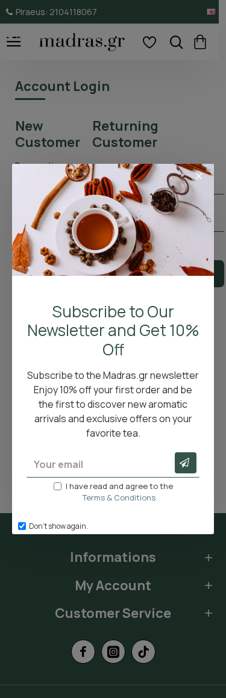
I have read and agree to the (119, 492)
